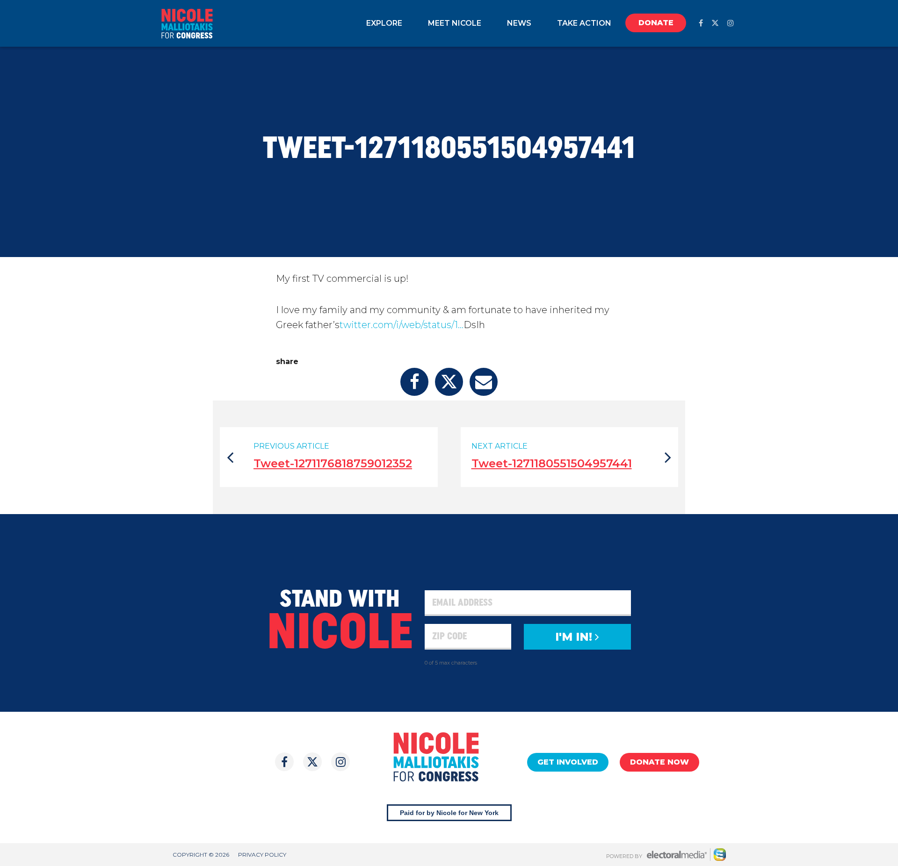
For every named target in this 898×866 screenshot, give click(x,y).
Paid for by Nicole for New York (449, 812)
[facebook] (701, 23)
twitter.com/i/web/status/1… (401, 324)
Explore (384, 23)
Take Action (584, 23)
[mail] (484, 382)
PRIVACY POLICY (262, 854)
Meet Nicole (454, 23)
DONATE (656, 22)
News (519, 23)
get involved (567, 762)
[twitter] (715, 23)
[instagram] (730, 23)
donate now (659, 762)
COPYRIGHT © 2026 (201, 854)
